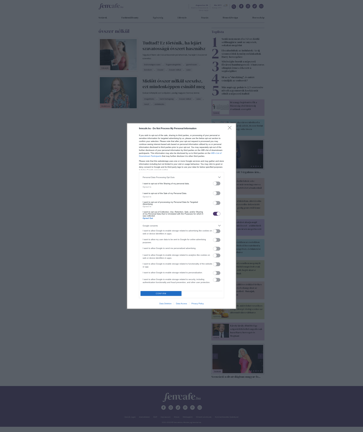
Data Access (181, 303)
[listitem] (181, 177)
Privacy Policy (197, 303)
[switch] (216, 183)
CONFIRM (161, 293)
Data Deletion (165, 303)
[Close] (230, 128)
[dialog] (181, 216)
